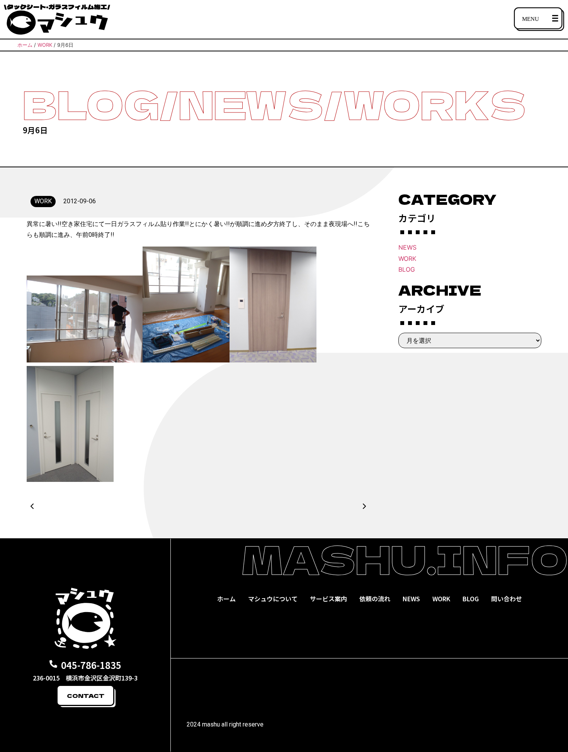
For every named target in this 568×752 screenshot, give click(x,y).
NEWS (407, 247)
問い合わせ (506, 598)
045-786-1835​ (91, 665)
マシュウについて (273, 598)
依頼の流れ (374, 598)
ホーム (226, 598)
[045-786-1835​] (53, 664)
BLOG (406, 269)
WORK (407, 258)
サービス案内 (328, 598)
